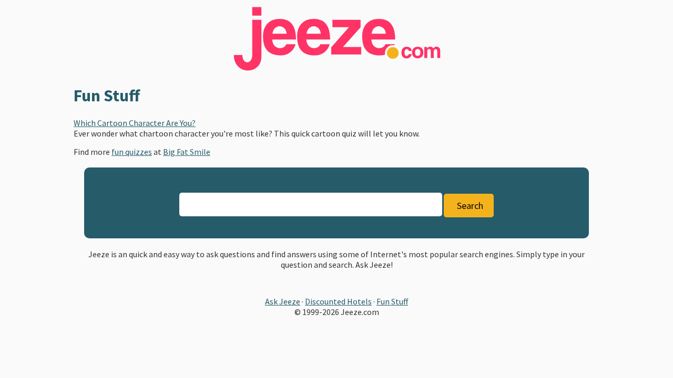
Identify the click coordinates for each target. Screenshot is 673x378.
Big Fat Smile (186, 151)
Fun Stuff (392, 301)
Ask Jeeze (282, 301)
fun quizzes (131, 151)
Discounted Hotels (338, 301)
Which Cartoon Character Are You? (135, 123)
